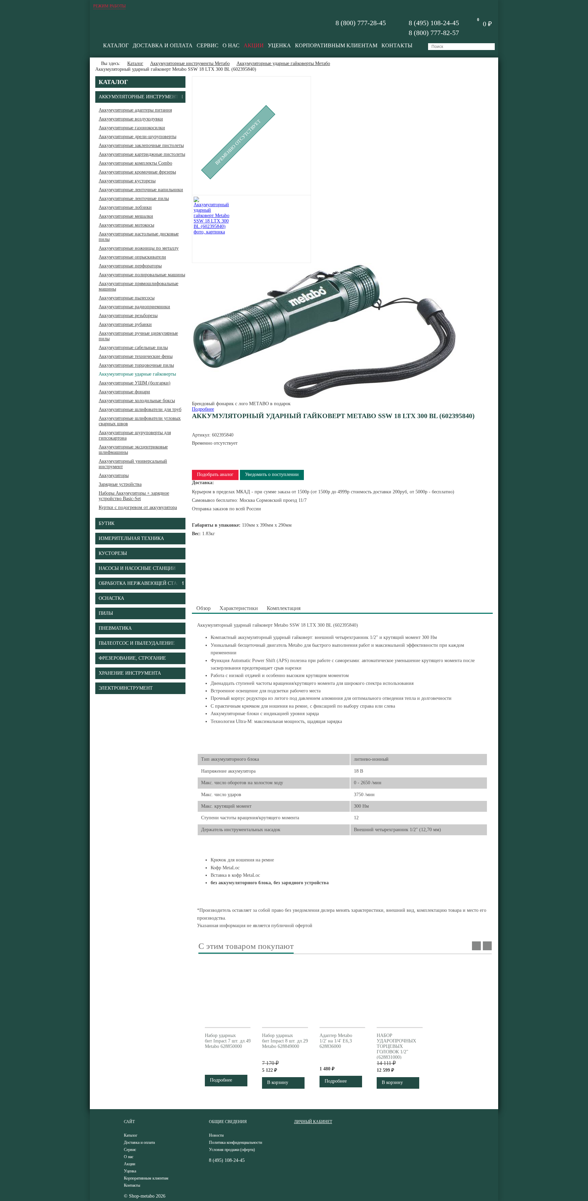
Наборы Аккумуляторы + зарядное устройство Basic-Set (134, 496)
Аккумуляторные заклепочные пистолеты (141, 145)
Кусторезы (113, 553)
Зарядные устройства (120, 484)
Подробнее (203, 409)
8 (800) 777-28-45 (361, 23)
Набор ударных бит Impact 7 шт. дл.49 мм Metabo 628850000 (231, 1041)
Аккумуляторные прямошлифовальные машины (138, 286)
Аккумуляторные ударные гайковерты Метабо (283, 63)
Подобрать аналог (215, 474)
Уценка (279, 45)
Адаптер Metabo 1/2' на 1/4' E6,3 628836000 (336, 1041)
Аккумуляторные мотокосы (126, 225)
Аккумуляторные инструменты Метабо (190, 63)
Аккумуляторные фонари (124, 391)
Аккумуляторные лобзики (125, 207)
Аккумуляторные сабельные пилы (133, 347)
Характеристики (238, 608)
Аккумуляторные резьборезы (128, 315)
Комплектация (283, 608)
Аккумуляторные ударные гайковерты (137, 374)
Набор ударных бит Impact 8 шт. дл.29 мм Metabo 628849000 (288, 1041)
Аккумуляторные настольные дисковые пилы (139, 236)
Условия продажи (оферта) (232, 1149)
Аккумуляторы (114, 475)
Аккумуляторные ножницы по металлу (139, 248)
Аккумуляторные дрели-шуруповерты (137, 136)
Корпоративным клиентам (336, 45)
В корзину (277, 1082)
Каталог (116, 45)
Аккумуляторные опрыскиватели (132, 257)
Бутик (106, 523)
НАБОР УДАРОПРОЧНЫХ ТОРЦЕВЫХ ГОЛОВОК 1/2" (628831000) (396, 1046)
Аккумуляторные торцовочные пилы (136, 365)
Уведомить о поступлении (272, 474)
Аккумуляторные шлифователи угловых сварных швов (140, 421)
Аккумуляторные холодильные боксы (137, 400)
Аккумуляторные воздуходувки (131, 118)
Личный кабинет (313, 1121)
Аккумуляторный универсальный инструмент (133, 464)
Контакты (396, 45)
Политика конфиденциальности (235, 1142)
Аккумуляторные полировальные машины (142, 274)
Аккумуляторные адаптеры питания (135, 110)
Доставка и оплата (163, 45)
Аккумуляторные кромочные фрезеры (137, 172)
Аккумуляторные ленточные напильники (141, 189)
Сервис (207, 45)
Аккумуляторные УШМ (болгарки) (134, 382)
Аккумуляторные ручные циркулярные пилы (138, 336)
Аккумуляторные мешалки (126, 216)
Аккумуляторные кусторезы (127, 180)
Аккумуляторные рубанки (125, 324)
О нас (231, 45)
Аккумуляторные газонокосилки (132, 127)
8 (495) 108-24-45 (434, 23)
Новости (216, 1135)
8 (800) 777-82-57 (434, 32)
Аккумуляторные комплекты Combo (135, 163)
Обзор (203, 608)
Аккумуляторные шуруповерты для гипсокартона (135, 435)
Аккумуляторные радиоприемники (134, 306)
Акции (254, 45)
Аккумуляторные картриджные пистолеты (142, 154)
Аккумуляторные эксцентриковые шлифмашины (133, 449)
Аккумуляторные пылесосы (126, 297)
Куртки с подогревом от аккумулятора (138, 507)
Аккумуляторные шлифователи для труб (140, 409)
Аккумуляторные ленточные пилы (134, 198)
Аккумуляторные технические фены (136, 356)
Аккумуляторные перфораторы (130, 265)
